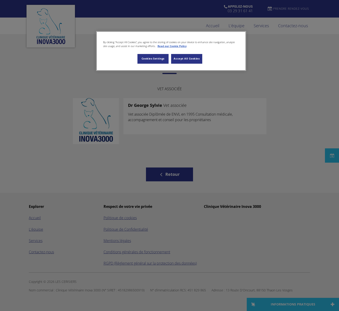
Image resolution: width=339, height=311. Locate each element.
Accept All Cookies (186, 58)
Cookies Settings (153, 58)
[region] (171, 51)
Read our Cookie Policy (172, 46)
